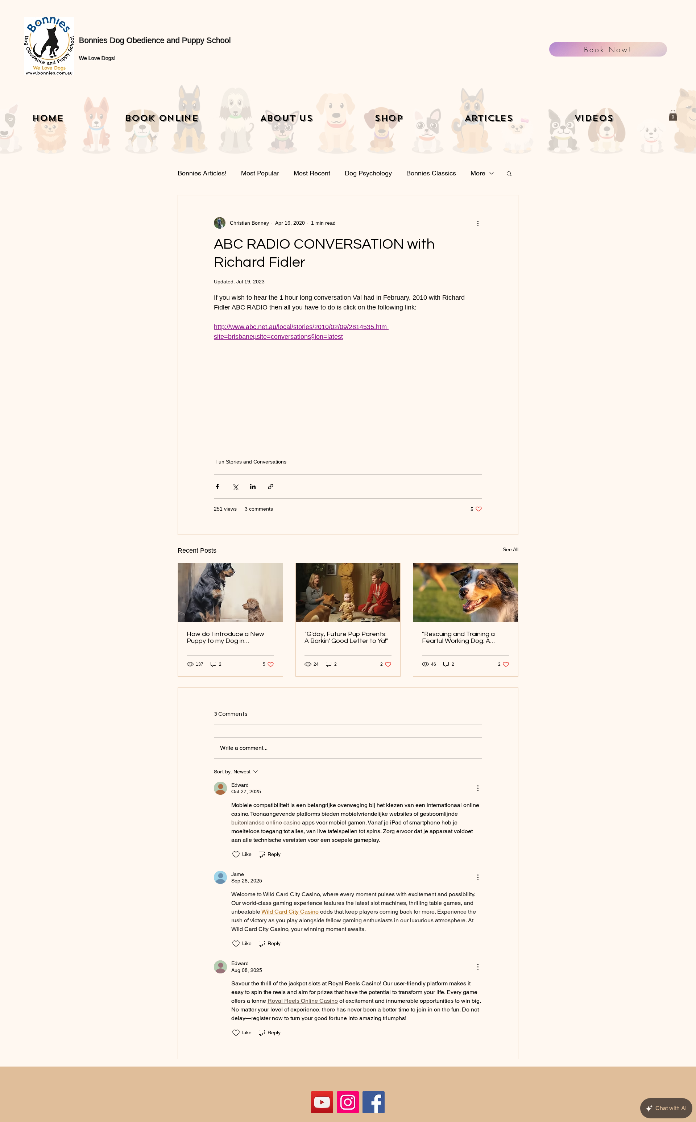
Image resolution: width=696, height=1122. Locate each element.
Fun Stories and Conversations (250, 462)
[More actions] (477, 223)
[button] (673, 115)
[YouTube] (322, 1102)
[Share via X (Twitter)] (235, 486)
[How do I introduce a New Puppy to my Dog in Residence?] (230, 592)
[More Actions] (477, 788)
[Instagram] (348, 1102)
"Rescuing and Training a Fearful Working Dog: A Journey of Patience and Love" (459, 637)
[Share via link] (270, 486)
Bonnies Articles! (202, 173)
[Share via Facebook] (217, 486)
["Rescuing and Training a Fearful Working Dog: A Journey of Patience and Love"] (465, 592)
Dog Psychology (368, 173)
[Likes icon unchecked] (236, 854)
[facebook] (373, 1102)
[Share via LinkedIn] (252, 486)
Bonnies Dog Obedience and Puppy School (155, 40)
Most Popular (260, 173)
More (478, 173)
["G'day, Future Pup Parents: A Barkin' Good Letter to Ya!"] (348, 592)
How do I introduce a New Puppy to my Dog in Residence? (225, 637)
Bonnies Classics (431, 173)
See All (510, 549)
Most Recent (312, 173)
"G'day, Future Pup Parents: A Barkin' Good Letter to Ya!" (346, 637)
